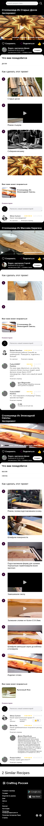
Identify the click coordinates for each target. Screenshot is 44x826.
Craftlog (17, 783)
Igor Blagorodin (29, 384)
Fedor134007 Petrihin (15, 365)
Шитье (4, 801)
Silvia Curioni (15, 216)
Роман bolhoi (15, 758)
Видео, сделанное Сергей (19, 263)
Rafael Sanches (16, 350)
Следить (37, 50)
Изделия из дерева (9, 796)
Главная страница (8, 790)
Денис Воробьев (30, 744)
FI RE (25, 405)
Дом (3, 798)
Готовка (5, 793)
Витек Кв (13, 725)
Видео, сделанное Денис (18, 48)
